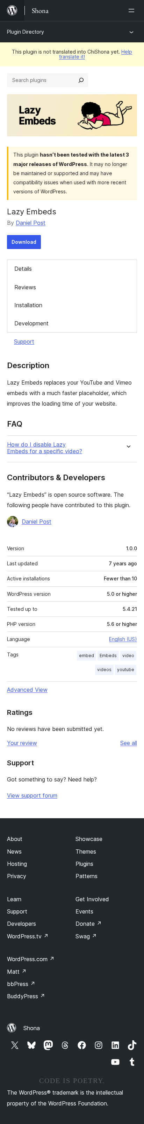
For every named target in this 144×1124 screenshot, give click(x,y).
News (14, 851)
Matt (17, 971)
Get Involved (92, 899)
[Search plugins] (81, 80)
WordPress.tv (28, 936)
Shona (31, 1028)
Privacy (16, 876)
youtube (125, 669)
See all (128, 742)
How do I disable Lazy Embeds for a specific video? (44, 448)
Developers (21, 923)
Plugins (84, 863)
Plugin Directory (25, 32)
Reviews (25, 287)
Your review (22, 742)
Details (23, 268)
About (14, 838)
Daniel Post (30, 222)
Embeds (108, 655)
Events (84, 911)
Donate (88, 923)
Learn (14, 899)
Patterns (86, 876)
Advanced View (27, 689)
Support (24, 341)
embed (86, 655)
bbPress (21, 983)
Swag (86, 936)
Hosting (17, 863)
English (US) (123, 639)
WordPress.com (31, 959)
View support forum (32, 795)
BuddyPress (26, 996)
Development (31, 323)
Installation (28, 305)
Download (24, 242)
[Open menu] (133, 10)
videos (104, 669)
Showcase (88, 838)
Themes (85, 851)
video (128, 655)
